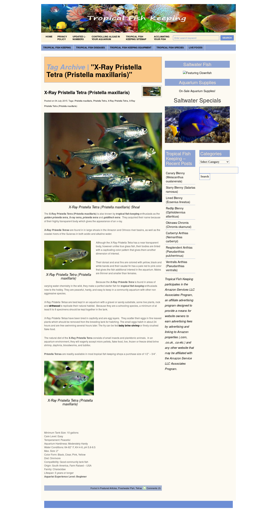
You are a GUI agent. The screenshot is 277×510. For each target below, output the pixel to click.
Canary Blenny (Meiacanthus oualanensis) (175, 177)
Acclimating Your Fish (162, 38)
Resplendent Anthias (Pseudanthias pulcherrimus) (179, 251)
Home (49, 36)
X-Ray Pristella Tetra (118, 100)
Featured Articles (108, 488)
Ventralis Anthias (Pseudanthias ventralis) (176, 266)
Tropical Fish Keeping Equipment (130, 47)
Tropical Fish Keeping (57, 47)
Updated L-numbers (79, 38)
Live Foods (195, 47)
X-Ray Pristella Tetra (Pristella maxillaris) (87, 92)
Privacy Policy (62, 38)
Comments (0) (154, 488)
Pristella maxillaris (83, 100)
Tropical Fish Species (170, 47)
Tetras (139, 488)
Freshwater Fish (126, 488)
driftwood (54, 306)
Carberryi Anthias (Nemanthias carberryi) (177, 237)
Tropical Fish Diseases (90, 47)
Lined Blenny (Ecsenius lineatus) (178, 200)
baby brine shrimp (129, 325)
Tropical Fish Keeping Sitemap (136, 38)
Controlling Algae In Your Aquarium (106, 38)
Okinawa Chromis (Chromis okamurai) (178, 225)
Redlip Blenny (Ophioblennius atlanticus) (175, 212)
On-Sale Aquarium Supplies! (197, 91)
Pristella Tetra (100, 100)
